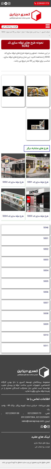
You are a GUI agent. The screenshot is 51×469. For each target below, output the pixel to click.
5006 (45, 292)
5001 (45, 238)
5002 (45, 249)
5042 (3, 32)
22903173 (42, 3)
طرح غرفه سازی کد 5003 (37, 216)
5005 (45, 281)
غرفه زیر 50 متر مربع (13, 32)
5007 (45, 303)
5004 (45, 270)
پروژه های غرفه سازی (42, 443)
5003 (45, 260)
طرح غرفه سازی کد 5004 (13, 216)
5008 (45, 313)
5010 (45, 335)
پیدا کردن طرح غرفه (32, 32)
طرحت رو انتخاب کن (42, 447)
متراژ (23, 32)
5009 (45, 324)
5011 (45, 346)
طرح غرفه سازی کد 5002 (13, 182)
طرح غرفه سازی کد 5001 (37, 182)
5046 (45, 227)
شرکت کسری (46, 32)
